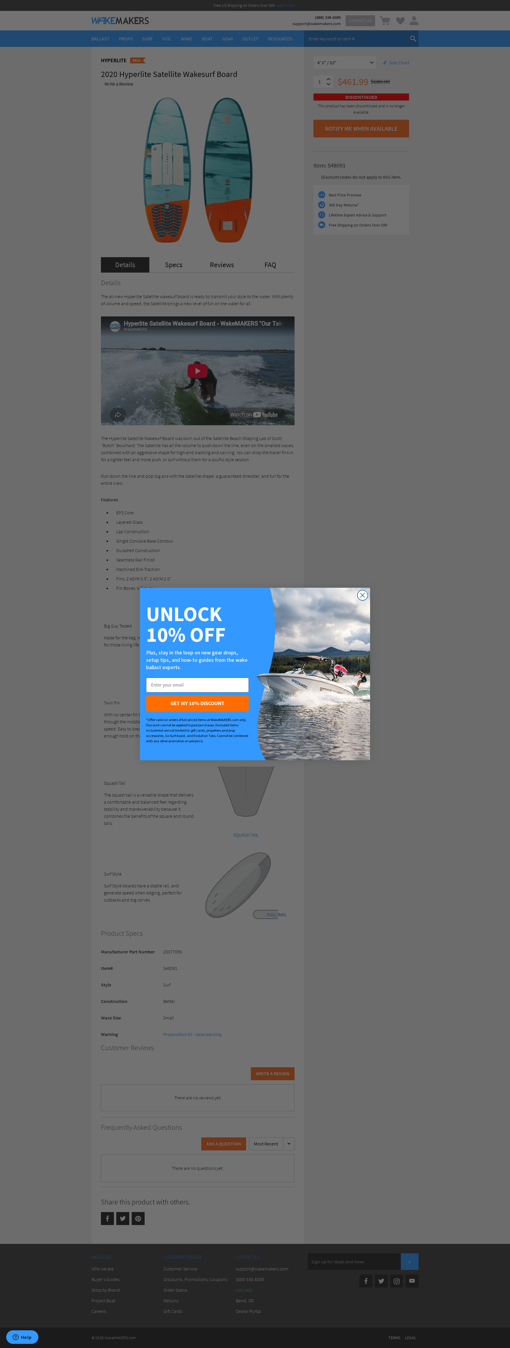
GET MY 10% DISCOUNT (197, 703)
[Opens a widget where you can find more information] (22, 1337)
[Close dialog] (362, 595)
